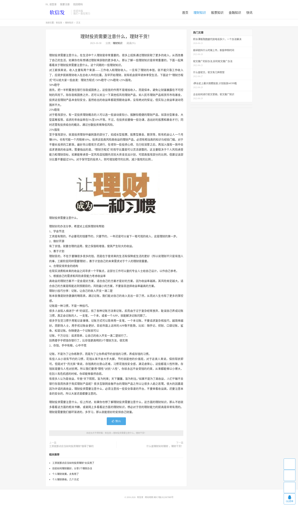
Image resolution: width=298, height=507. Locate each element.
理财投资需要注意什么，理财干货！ (116, 36)
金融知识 (235, 12)
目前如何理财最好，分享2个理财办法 (72, 468)
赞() (118, 421)
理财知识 (199, 12)
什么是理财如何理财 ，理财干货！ (164, 446)
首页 (185, 12)
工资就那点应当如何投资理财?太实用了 (73, 463)
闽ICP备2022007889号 (163, 497)
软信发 (57, 12)
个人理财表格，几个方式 (65, 479)
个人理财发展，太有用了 (65, 474)
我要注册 (65, 4)
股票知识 (217, 12)
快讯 (249, 12)
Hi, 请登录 (51, 4)
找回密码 (78, 4)
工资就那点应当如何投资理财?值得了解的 (71, 446)
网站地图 (149, 497)
